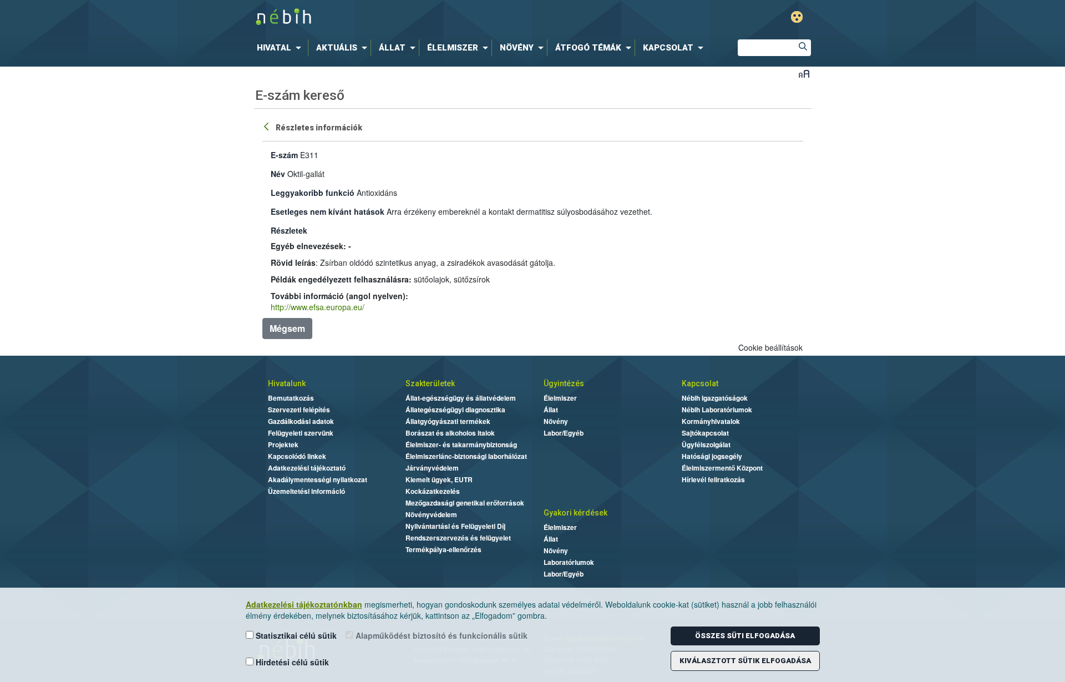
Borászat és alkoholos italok (450, 433)
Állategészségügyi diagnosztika (455, 410)
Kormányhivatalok (711, 421)
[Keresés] (802, 47)
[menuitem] (281, 47)
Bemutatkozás (291, 398)
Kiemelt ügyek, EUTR (439, 479)
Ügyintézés (564, 383)
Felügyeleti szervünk (300, 433)
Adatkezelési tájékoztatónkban (304, 604)
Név (278, 173)
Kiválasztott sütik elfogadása (745, 660)
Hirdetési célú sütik (291, 662)
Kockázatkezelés (432, 491)
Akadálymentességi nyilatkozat (317, 479)
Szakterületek (430, 383)
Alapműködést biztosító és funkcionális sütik (440, 635)
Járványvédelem (432, 468)
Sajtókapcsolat (705, 433)
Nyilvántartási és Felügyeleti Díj (455, 526)
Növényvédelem (431, 514)
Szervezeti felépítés (299, 410)
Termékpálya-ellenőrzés (443, 549)
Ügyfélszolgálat (706, 444)
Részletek (289, 230)
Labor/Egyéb (564, 433)
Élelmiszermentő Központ (722, 468)
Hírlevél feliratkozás (713, 479)
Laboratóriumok (569, 562)
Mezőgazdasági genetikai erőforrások (464, 503)
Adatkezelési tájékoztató (307, 468)
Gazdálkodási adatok (301, 421)
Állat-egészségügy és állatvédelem (460, 398)
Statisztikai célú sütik (295, 635)
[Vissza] (267, 126)
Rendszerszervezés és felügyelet (458, 538)
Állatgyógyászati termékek (447, 421)
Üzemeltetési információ (306, 491)
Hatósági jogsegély (712, 456)
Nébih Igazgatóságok (715, 398)
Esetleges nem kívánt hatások (327, 211)
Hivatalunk (287, 383)
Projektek (283, 444)
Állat (551, 410)
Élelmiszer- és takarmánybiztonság (461, 444)
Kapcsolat (700, 383)
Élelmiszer (560, 398)
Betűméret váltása (804, 73)
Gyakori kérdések (575, 512)
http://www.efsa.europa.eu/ (317, 306)
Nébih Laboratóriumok (717, 410)
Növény (556, 421)
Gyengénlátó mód (797, 17)
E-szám (284, 154)
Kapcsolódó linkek (297, 456)
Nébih (414, 17)
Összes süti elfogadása (745, 636)
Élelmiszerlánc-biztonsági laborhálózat (466, 456)
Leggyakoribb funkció (312, 192)
